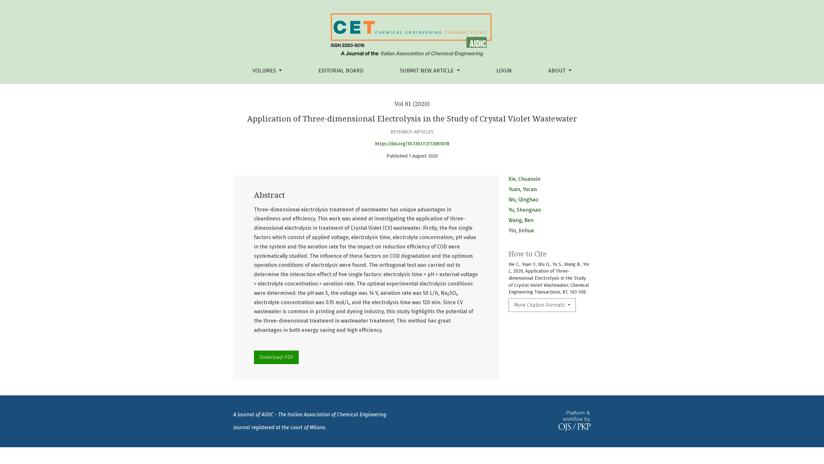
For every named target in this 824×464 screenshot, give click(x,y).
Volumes (264, 70)
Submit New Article (427, 70)
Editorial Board (340, 70)
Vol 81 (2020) (412, 104)
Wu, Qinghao (523, 200)
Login (504, 70)
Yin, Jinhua (521, 230)
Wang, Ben (521, 220)
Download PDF (276, 357)
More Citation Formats (540, 305)
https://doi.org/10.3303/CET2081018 (412, 144)
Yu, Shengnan (525, 210)
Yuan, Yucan (523, 189)
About (557, 70)
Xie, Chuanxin (524, 179)
